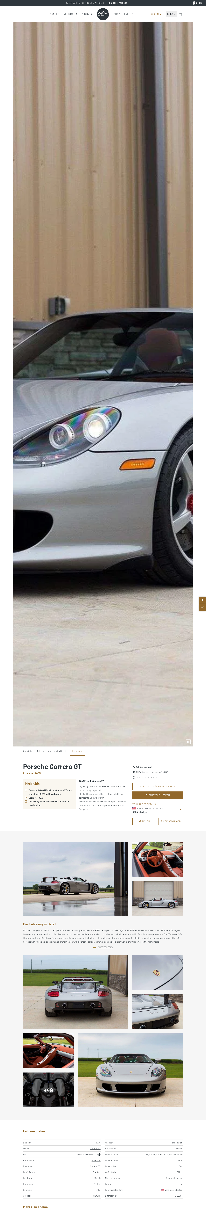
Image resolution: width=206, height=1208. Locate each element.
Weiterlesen (105, 947)
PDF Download (172, 821)
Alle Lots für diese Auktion (157, 786)
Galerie (40, 751)
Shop (117, 14)
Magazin (87, 14)
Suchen (55, 14)
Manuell (96, 1195)
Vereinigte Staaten (173, 1189)
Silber (179, 1172)
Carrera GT (95, 1148)
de (171, 14)
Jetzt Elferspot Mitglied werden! (97, 3)
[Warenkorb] (180, 14)
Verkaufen (71, 14)
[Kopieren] (99, 1154)
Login (199, 3)
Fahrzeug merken (159, 795)
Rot (180, 1166)
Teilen (145, 821)
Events (129, 14)
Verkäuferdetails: (145, 804)
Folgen (154, 14)
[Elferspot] (103, 14)
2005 (98, 1142)
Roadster (96, 1160)
